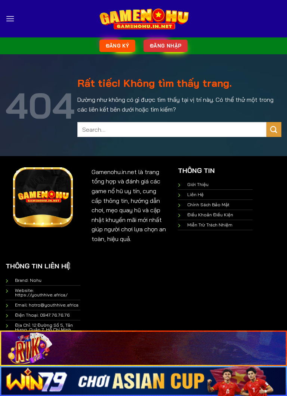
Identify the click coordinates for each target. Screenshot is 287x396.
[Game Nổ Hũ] (143, 19)
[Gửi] (273, 129)
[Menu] (10, 18)
